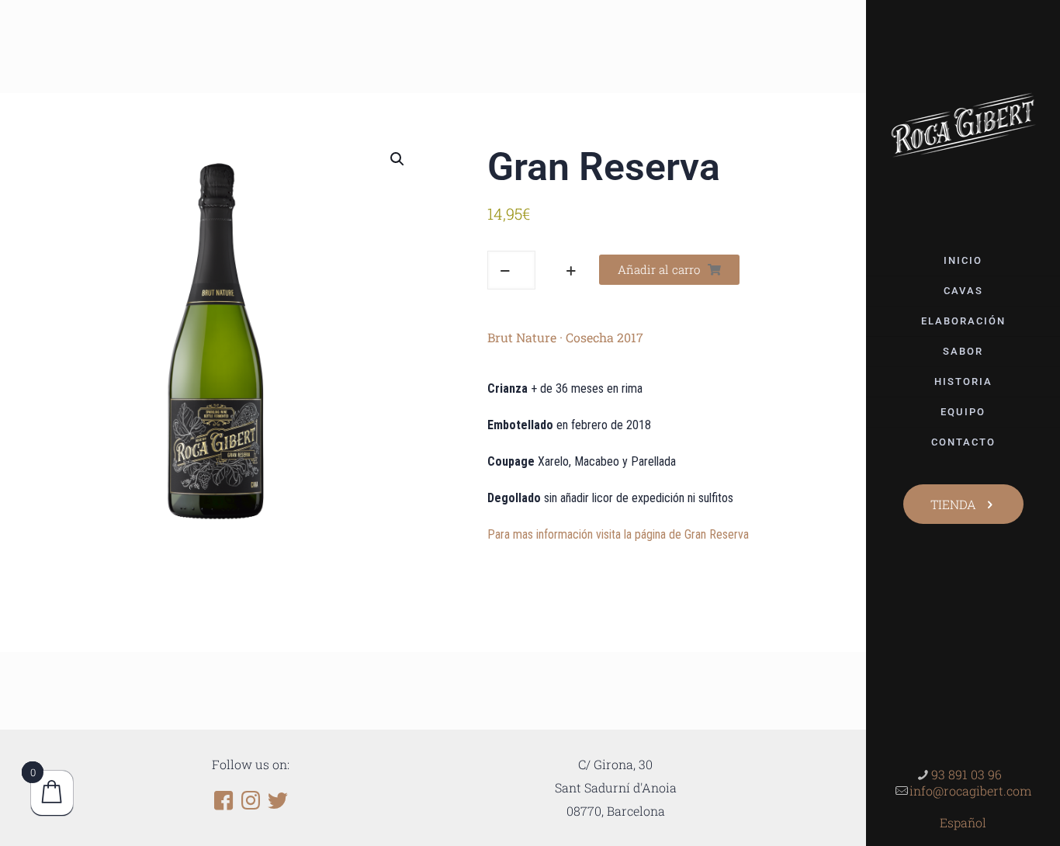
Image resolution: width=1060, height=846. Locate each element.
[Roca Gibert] (963, 123)
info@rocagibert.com (970, 790)
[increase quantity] (570, 270)
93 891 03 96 (966, 774)
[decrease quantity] (504, 270)
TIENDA (953, 504)
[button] (398, 159)
